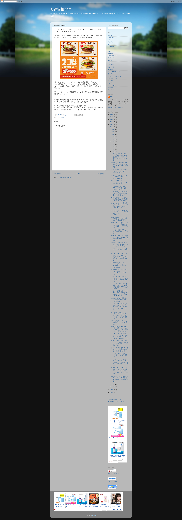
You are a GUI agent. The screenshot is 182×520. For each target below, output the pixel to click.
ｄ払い (110, 39)
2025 (112, 117)
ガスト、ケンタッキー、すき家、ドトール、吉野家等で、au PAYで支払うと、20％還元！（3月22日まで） (119, 371)
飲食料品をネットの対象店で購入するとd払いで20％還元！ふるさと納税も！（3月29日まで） (119, 205)
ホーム (78, 174)
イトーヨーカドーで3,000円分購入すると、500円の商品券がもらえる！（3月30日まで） (119, 213)
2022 (112, 124)
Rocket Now (111, 58)
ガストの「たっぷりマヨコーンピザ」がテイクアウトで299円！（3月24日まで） (119, 272)
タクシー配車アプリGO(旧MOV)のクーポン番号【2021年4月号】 (119, 171)
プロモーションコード (114, 76)
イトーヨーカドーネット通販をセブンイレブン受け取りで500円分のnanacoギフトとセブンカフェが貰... (119, 307)
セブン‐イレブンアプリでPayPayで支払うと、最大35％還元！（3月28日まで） (119, 279)
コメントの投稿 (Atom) (64, 177)
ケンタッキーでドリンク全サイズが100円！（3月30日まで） (119, 250)
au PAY (110, 35)
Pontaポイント (112, 55)
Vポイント (111, 67)
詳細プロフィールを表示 (115, 107)
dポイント (111, 37)
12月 (113, 129)
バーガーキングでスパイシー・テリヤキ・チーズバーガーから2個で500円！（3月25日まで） (119, 265)
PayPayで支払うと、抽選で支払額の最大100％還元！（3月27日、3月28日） (119, 199)
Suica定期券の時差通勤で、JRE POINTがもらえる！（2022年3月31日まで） (119, 188)
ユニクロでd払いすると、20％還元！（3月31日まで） (119, 355)
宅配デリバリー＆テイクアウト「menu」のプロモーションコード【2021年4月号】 (119, 165)
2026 (112, 114)
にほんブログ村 (112, 481)
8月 (113, 139)
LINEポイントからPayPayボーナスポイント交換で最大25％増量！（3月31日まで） (119, 225)
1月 (113, 386)
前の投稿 (100, 174)
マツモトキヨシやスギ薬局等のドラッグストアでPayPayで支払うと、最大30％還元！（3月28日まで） (119, 257)
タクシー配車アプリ (114, 71)
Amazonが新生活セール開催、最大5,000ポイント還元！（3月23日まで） (119, 244)
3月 (113, 151)
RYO (111, 97)
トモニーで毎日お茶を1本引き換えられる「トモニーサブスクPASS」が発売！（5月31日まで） (119, 293)
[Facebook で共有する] (80, 115)
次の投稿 (57, 174)
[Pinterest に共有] (82, 115)
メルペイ (110, 83)
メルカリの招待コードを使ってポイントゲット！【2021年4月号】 (119, 176)
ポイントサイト (112, 78)
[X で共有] (79, 115)
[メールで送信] (75, 115)
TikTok (110, 60)
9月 (113, 136)
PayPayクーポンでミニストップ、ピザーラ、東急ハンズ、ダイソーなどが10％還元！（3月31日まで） (119, 315)
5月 (113, 146)
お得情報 (61, 117)
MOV (109, 51)
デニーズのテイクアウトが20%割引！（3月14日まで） (119, 322)
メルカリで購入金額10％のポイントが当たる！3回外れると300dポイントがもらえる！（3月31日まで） (119, 336)
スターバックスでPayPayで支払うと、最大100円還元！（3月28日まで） (119, 349)
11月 (113, 131)
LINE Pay (111, 46)
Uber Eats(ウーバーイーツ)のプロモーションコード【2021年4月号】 (119, 182)
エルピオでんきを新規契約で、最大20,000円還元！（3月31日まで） (119, 299)
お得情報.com (60, 9)
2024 (112, 119)
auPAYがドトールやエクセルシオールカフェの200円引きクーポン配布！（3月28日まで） (119, 238)
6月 (113, 144)
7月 (113, 141)
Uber (109, 62)
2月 (113, 384)
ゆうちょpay (112, 85)
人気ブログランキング (113, 473)
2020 (112, 389)
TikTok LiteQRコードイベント (117, 402)
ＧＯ (109, 44)
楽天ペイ (110, 87)
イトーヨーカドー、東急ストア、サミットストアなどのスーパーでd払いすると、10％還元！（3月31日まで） (119, 362)
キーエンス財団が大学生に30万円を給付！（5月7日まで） (119, 231)
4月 (113, 149)
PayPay (110, 53)
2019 (112, 392)
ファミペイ (111, 74)
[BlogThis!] (77, 115)
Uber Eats (111, 64)
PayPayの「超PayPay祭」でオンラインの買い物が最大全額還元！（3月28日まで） (119, 379)
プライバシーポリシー (114, 399)
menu (109, 49)
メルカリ (110, 80)
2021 (112, 127)
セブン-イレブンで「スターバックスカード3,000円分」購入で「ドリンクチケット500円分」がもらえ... (119, 157)
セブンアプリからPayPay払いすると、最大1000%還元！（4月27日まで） (119, 193)
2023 (112, 122)
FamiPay (110, 42)
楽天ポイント (112, 90)
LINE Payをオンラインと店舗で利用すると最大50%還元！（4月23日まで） (119, 219)
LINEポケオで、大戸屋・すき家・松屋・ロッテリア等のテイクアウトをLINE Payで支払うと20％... (119, 329)
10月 (113, 134)
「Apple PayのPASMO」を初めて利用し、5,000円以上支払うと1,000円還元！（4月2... (119, 286)
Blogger (94, 515)
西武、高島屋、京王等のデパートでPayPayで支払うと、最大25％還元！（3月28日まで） (119, 343)
